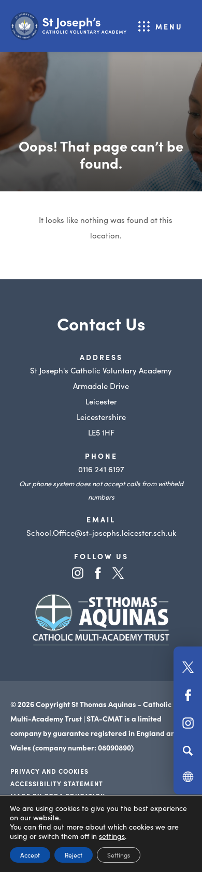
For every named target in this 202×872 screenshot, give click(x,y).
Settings (118, 854)
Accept (30, 854)
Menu (169, 26)
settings (112, 835)
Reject (73, 854)
